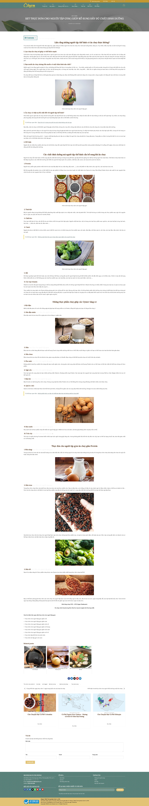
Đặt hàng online (96, 1)
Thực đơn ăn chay (75, 684)
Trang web (95, 754)
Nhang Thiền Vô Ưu (63, 6)
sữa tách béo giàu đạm (113, 350)
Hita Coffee (74, 6)
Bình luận (28, 741)
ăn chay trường (51, 130)
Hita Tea (83, 6)
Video (95, 779)
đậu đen (75, 488)
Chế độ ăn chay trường (30, 54)
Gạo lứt (26, 572)
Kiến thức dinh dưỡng (64, 684)
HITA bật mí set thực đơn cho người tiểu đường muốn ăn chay (105, 688)
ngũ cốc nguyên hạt (85, 373)
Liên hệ (113, 1)
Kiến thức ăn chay (52, 684)
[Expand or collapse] (35, 38)
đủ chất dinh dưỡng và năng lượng (59, 157)
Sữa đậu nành (28, 315)
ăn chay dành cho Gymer (38, 290)
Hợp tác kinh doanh (99, 783)
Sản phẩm (52, 6)
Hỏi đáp (96, 781)
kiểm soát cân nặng (79, 75)
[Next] (125, 712)
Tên (26, 754)
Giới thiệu (105, 1)
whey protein (91, 145)
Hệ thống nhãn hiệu (64, 781)
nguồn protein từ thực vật (43, 67)
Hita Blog (97, 6)
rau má (111, 166)
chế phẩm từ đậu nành (85, 166)
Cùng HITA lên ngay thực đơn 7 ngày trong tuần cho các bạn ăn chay (45, 688)
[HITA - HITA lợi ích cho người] (31, 5)
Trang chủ (44, 6)
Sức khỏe (74, 16)
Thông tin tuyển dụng (99, 778)
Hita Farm (89, 6)
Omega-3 (89, 388)
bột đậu (29, 308)
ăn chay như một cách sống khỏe (82, 45)
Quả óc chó (27, 388)
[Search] (124, 5)
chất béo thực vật (78, 221)
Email (60, 754)
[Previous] (23, 712)
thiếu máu (108, 276)
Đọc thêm (40, 723)
